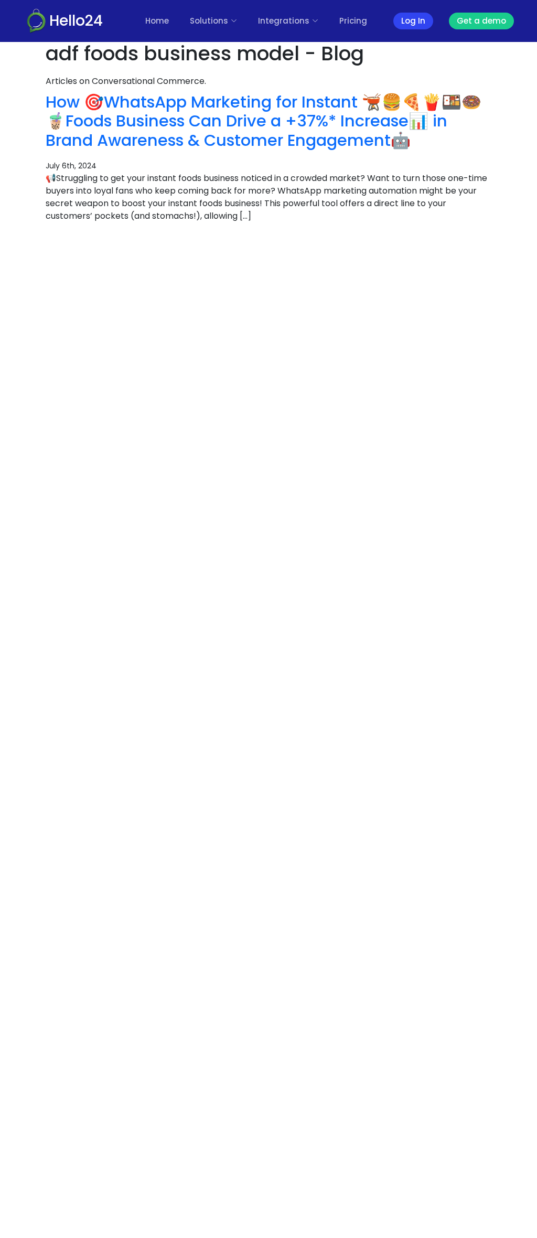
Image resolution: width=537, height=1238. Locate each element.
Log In (413, 20)
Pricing (353, 20)
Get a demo (481, 20)
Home (157, 20)
